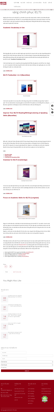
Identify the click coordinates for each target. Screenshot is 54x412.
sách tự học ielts (17, 272)
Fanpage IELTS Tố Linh (46, 388)
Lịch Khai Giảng (37, 2)
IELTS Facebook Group (46, 391)
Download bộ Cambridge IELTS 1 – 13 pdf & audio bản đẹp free (15, 305)
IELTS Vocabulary (31, 398)
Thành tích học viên (18, 397)
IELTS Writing (30, 401)
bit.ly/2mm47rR (22, 255)
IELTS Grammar (31, 388)
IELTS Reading (31, 393)
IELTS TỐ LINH (13, 410)
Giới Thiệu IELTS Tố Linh (19, 388)
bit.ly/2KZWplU (25, 253)
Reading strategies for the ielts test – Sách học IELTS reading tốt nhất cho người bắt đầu (14, 315)
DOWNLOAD (9, 70)
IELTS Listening (31, 391)
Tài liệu (45, 2)
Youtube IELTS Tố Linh (46, 393)
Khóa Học (29, 2)
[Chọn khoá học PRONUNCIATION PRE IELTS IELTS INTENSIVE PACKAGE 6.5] (27, 362)
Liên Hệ (50, 2)
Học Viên (22, 2)
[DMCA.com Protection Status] (44, 399)
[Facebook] (5, 266)
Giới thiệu (16, 2)
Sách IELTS (30, 403)
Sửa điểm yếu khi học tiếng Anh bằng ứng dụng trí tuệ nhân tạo (15, 296)
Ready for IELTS (23, 244)
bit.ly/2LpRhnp (25, 256)
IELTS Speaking (31, 396)
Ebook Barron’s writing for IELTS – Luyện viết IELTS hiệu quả (15, 333)
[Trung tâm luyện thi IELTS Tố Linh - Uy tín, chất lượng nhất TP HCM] (6, 3)
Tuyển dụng (17, 6)
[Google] (10, 266)
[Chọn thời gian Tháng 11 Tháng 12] (27, 365)
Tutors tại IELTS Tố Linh (19, 391)
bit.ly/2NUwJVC (30, 252)
